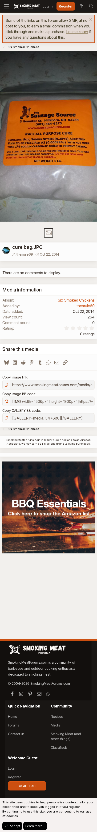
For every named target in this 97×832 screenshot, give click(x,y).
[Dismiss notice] (90, 20)
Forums (13, 725)
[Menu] (6, 6)
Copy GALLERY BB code (21, 410)
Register (14, 777)
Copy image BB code (19, 394)
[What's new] (81, 6)
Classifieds (59, 747)
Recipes (57, 717)
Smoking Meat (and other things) (66, 736)
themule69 (24, 254)
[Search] (91, 6)
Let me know (77, 31)
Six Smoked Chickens (76, 300)
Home (12, 717)
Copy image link (14, 377)
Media (56, 725)
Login (12, 768)
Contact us (16, 734)
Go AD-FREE (27, 786)
